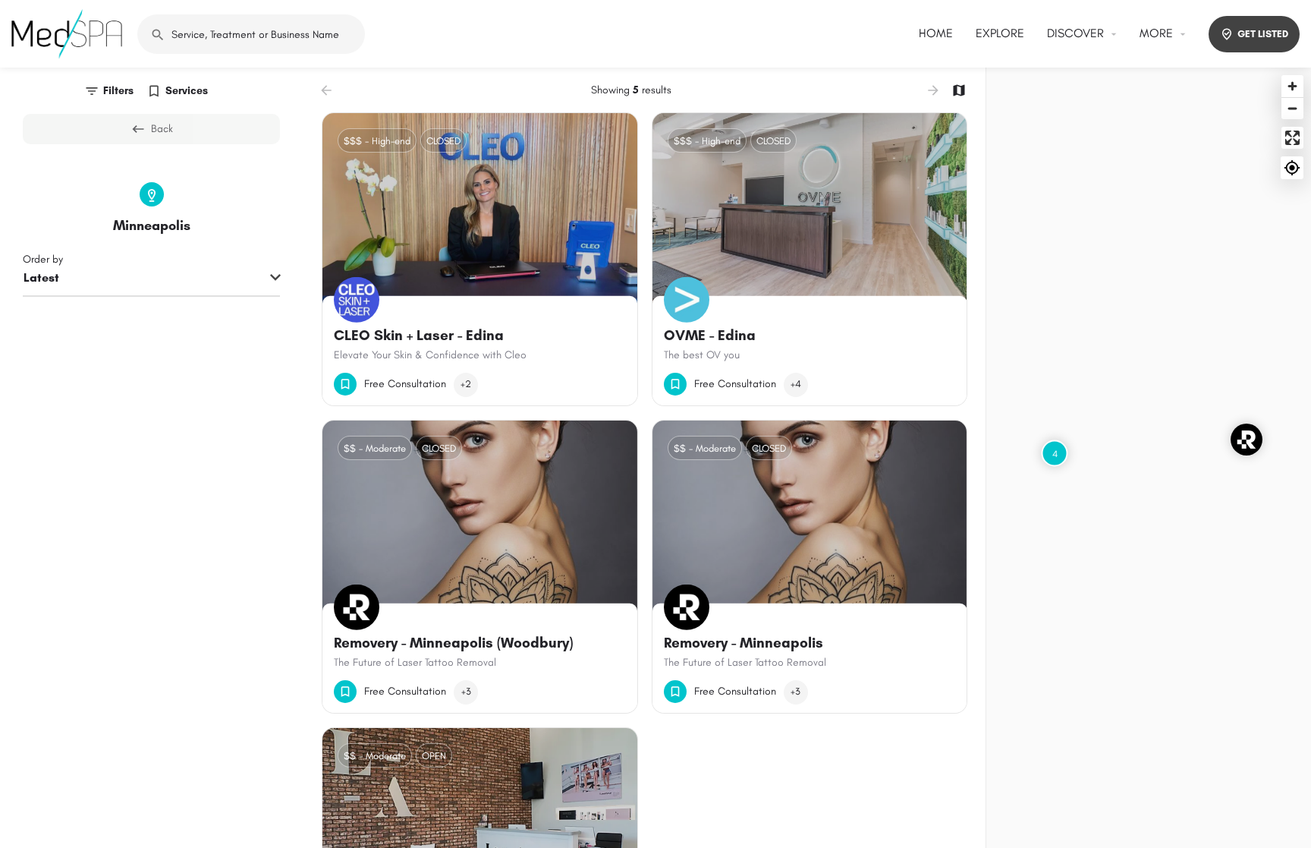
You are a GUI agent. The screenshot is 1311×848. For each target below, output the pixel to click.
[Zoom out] (1292, 108)
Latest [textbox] (41, 277)
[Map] (1148, 458)
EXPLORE (1000, 33)
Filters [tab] (118, 90)
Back (162, 128)
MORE (1156, 33)
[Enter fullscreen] (1292, 138)
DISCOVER (1075, 33)
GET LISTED (1262, 33)
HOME (936, 33)
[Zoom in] (1292, 86)
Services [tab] (186, 90)
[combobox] (151, 278)
